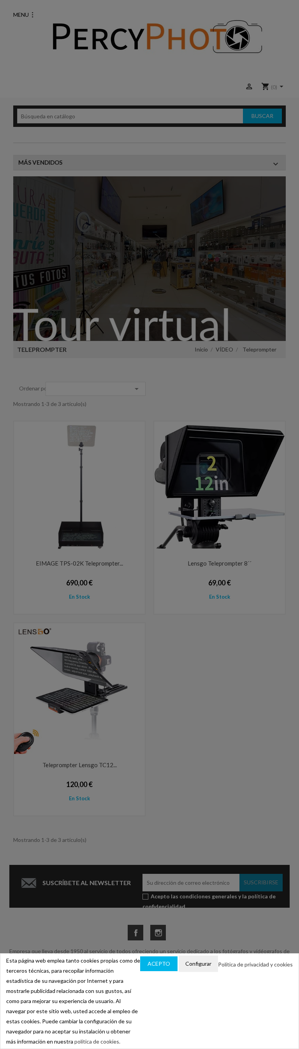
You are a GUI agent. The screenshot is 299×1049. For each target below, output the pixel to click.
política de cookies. (97, 1041)
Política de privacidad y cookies (255, 964)
